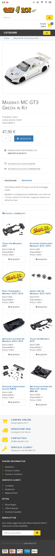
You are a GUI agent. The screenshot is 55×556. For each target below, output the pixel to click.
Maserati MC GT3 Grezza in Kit (25, 38)
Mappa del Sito (11, 493)
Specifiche (27, 180)
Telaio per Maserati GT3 (12, 244)
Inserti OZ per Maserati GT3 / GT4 (40, 292)
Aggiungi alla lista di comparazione (24, 169)
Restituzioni (10, 489)
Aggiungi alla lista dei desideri (21, 164)
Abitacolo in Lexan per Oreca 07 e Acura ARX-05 (41, 389)
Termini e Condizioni (13, 474)
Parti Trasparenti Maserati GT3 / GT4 (12, 292)
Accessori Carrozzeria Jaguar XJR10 (13, 387)
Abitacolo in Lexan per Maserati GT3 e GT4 (13, 340)
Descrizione (11, 180)
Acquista (25, 138)
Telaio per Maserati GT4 (40, 340)
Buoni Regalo (10, 504)
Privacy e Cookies (12, 470)
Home (6, 38)
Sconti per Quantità (13, 512)
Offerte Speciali (11, 508)
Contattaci (9, 485)
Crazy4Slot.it (30, 543)
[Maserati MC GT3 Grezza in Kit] (27, 69)
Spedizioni (9, 467)
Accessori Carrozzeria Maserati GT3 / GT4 (41, 244)
